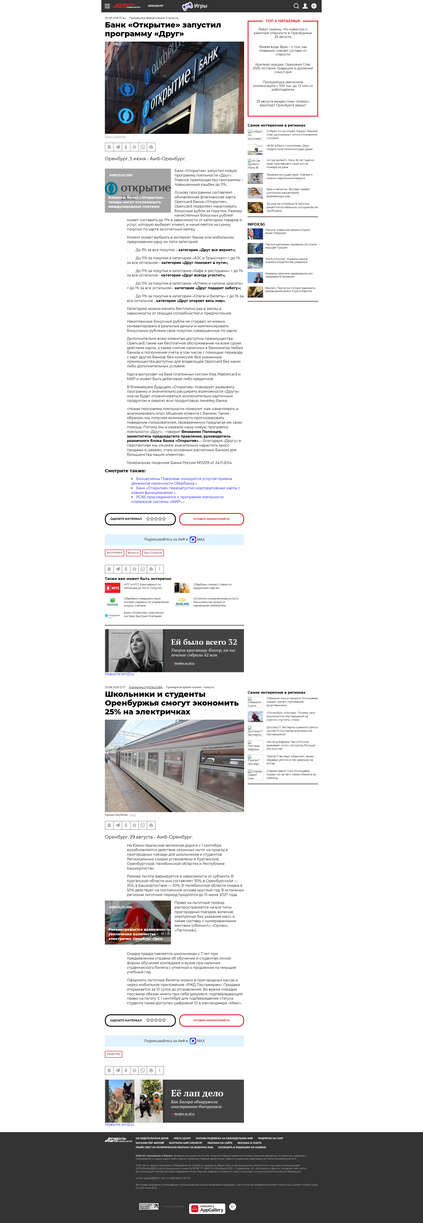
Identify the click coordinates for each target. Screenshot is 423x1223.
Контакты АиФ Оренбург (185, 1143)
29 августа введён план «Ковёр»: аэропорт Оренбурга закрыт (283, 103)
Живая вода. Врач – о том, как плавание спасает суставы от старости (283, 50)
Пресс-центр (182, 1138)
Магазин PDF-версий (150, 1143)
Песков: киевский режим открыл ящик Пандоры (287, 231)
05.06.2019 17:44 (115, 18)
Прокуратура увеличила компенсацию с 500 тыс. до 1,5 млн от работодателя (283, 86)
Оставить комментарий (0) (211, 519)
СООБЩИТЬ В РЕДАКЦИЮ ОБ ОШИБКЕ (242, 1147)
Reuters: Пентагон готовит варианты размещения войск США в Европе (290, 290)
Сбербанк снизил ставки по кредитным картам (212, 586)
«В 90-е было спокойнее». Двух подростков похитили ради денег (290, 147)
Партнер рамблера (173, 1206)
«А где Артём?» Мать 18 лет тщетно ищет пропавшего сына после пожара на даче (290, 163)
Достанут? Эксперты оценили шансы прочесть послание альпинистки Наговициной (292, 731)
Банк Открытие (115, 136)
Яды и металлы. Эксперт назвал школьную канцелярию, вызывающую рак (288, 193)
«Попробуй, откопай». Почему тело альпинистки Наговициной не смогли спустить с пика (291, 716)
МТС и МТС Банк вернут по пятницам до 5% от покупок (143, 586)
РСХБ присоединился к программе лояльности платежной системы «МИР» (177, 499)
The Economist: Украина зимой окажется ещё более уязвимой (286, 260)
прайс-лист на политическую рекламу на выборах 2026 (174, 1147)
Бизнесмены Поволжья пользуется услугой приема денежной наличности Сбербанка (181, 481)
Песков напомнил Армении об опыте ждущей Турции (291, 246)
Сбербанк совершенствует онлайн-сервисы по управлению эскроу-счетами (146, 602)
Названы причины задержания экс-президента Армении (289, 275)
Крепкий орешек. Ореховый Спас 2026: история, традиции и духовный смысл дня (283, 68)
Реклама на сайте (220, 1143)
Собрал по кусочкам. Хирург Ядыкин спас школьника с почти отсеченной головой (292, 134)
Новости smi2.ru (119, 674)
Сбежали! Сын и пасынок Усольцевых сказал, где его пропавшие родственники (292, 702)
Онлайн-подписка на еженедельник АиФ (224, 1138)
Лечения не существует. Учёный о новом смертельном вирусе (290, 176)
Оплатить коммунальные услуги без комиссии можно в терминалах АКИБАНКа (215, 602)
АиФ (133, 815)
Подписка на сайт (270, 1138)
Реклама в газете (249, 1143)
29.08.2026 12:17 (115, 687)
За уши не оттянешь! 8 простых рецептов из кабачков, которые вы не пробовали (292, 207)
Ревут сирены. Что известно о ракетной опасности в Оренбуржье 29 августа (283, 33)
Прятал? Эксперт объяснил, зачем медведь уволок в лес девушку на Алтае (290, 760)
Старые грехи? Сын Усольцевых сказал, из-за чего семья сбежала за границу (291, 774)
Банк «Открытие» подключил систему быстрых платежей (144, 614)
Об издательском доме (152, 1138)
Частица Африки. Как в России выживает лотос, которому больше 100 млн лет (291, 745)
